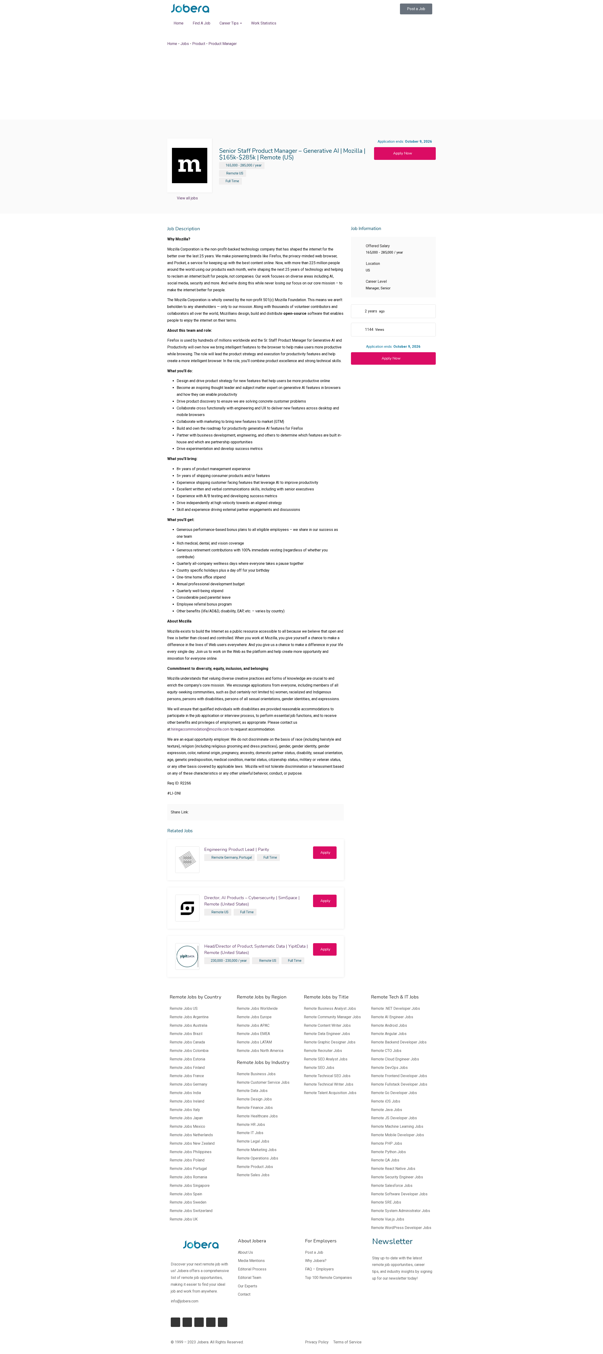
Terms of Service (347, 1342)
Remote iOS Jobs (385, 1101)
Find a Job (201, 23)
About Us (245, 1252)
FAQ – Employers (319, 1269)
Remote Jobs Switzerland (191, 1210)
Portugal (245, 857)
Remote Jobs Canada (187, 1042)
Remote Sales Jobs (253, 1175)
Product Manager (222, 43)
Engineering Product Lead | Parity (236, 849)
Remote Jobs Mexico (187, 1126)
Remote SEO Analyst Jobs (325, 1059)
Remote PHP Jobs (386, 1143)
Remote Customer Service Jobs (263, 1082)
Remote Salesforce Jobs (391, 1185)
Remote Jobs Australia (188, 1025)
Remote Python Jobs (388, 1152)
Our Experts (247, 1286)
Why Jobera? (315, 1260)
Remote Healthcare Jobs (257, 1116)
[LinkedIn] (187, 1322)
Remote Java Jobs (386, 1109)
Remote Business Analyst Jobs (330, 1008)
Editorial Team (249, 1277)
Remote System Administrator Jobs (400, 1210)
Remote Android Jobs (389, 1025)
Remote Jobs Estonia (187, 1059)
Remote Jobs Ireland (187, 1101)
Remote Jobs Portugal (188, 1168)
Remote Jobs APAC (253, 1025)
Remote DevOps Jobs (389, 1067)
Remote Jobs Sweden (188, 1202)
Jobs (184, 43)
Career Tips (230, 23)
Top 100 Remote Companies (328, 1277)
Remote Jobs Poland (187, 1160)
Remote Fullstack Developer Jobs (399, 1084)
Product (198, 43)
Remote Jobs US (184, 1008)
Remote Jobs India (185, 1093)
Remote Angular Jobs (389, 1033)
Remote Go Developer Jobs (394, 1093)
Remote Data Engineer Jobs (327, 1033)
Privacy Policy (317, 1342)
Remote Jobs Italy (185, 1109)
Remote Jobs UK (184, 1219)
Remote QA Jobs (385, 1160)
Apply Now (402, 153)
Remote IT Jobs (250, 1133)
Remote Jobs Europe (254, 1017)
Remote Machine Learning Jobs (397, 1126)
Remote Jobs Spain (186, 1194)
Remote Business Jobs (256, 1074)
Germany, (231, 857)
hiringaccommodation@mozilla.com (200, 729)
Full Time (232, 181)
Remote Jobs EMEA (253, 1033)
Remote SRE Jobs (386, 1202)
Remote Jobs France (187, 1076)
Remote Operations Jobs (257, 1158)
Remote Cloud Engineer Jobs (395, 1059)
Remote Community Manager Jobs (332, 1017)
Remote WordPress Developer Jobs (401, 1227)
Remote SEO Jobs (319, 1067)
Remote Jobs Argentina (189, 1017)
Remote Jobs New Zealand (192, 1143)
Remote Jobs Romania (188, 1177)
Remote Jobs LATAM (254, 1042)
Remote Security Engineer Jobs (397, 1177)
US (241, 173)
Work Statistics (263, 23)
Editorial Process (252, 1269)
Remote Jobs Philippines (191, 1152)
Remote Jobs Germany (188, 1084)
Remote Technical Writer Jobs (328, 1084)
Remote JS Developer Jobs (394, 1118)
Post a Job (314, 1252)
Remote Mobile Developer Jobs (397, 1135)
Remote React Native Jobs (393, 1168)
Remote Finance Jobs (255, 1107)
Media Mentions (251, 1260)
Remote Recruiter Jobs (323, 1050)
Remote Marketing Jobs (257, 1150)
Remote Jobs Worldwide (257, 1008)
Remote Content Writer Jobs (327, 1025)
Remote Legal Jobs (253, 1141)
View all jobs (187, 198)
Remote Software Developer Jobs (399, 1194)
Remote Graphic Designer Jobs (329, 1042)
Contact (244, 1294)
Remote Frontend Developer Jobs (399, 1076)
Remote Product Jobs (255, 1166)
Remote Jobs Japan (186, 1118)
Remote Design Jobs (254, 1099)
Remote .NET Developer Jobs (395, 1008)
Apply (325, 852)
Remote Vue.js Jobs (387, 1219)
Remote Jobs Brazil (186, 1033)
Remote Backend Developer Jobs (399, 1042)
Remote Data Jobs (252, 1090)
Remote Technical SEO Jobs (327, 1076)
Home (178, 23)
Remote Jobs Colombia (189, 1050)
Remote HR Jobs (251, 1124)
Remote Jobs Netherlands (191, 1135)
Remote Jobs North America (260, 1050)
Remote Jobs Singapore (190, 1185)
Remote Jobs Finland (187, 1067)
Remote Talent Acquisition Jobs (330, 1093)
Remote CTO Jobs (386, 1050)
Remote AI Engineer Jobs (392, 1017)
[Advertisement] (301, 83)
